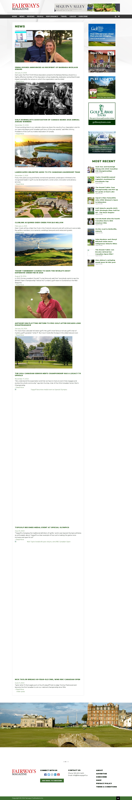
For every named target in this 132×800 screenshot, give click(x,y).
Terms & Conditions (106, 787)
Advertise (101, 774)
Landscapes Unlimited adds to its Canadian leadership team (47, 172)
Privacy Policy (104, 783)
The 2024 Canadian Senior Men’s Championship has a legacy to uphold (48, 374)
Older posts (20, 691)
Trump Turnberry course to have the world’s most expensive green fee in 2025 (43, 272)
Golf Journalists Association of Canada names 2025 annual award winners (47, 121)
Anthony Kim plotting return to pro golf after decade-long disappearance (48, 324)
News (22, 16)
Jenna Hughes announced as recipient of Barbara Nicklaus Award (46, 68)
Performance (52, 16)
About (99, 770)
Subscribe (83, 16)
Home (14, 16)
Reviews (30, 16)
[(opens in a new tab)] (43, 318)
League (73, 16)
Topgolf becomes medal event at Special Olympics (42, 527)
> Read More (19, 81)
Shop (98, 780)
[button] (64, 761)
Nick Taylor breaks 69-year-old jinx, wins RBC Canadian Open (47, 679)
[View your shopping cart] (119, 16)
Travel (64, 16)
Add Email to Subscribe (52, 780)
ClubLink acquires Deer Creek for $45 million (39, 223)
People (40, 16)
